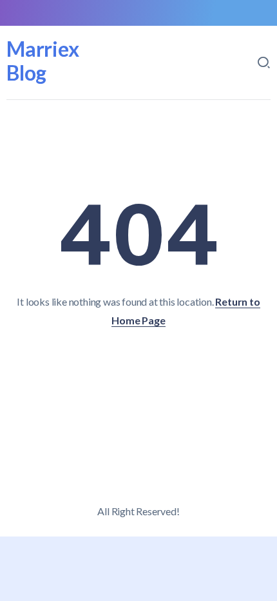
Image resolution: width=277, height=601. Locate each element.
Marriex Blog (42, 60)
